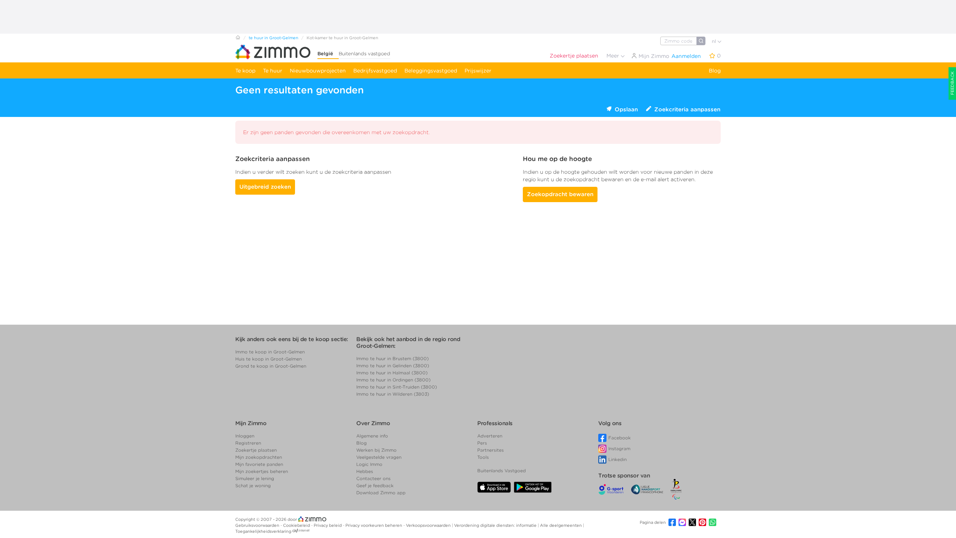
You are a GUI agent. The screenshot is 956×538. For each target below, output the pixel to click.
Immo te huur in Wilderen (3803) (392, 394)
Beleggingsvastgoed (430, 71)
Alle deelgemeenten (561, 525)
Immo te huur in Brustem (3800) (392, 358)
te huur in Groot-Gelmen (273, 37)
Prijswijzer (478, 71)
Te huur (272, 71)
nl (714, 41)
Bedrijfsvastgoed (375, 71)
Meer (613, 56)
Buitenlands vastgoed (364, 53)
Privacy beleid (328, 525)
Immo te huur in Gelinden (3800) (392, 365)
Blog (715, 71)
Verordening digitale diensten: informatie (496, 525)
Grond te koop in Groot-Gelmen (270, 366)
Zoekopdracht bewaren (560, 194)
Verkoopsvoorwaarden (429, 525)
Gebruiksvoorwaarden (257, 525)
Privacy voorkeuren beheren (374, 525)
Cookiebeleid (297, 525)
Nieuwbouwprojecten (318, 71)
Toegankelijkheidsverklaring (263, 531)
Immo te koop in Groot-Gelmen (270, 352)
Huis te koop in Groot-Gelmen (268, 359)
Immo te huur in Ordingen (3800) (393, 380)
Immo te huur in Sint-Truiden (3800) (396, 387)
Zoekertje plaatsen (574, 56)
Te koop (245, 71)
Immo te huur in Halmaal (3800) (392, 372)
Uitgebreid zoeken (265, 186)
